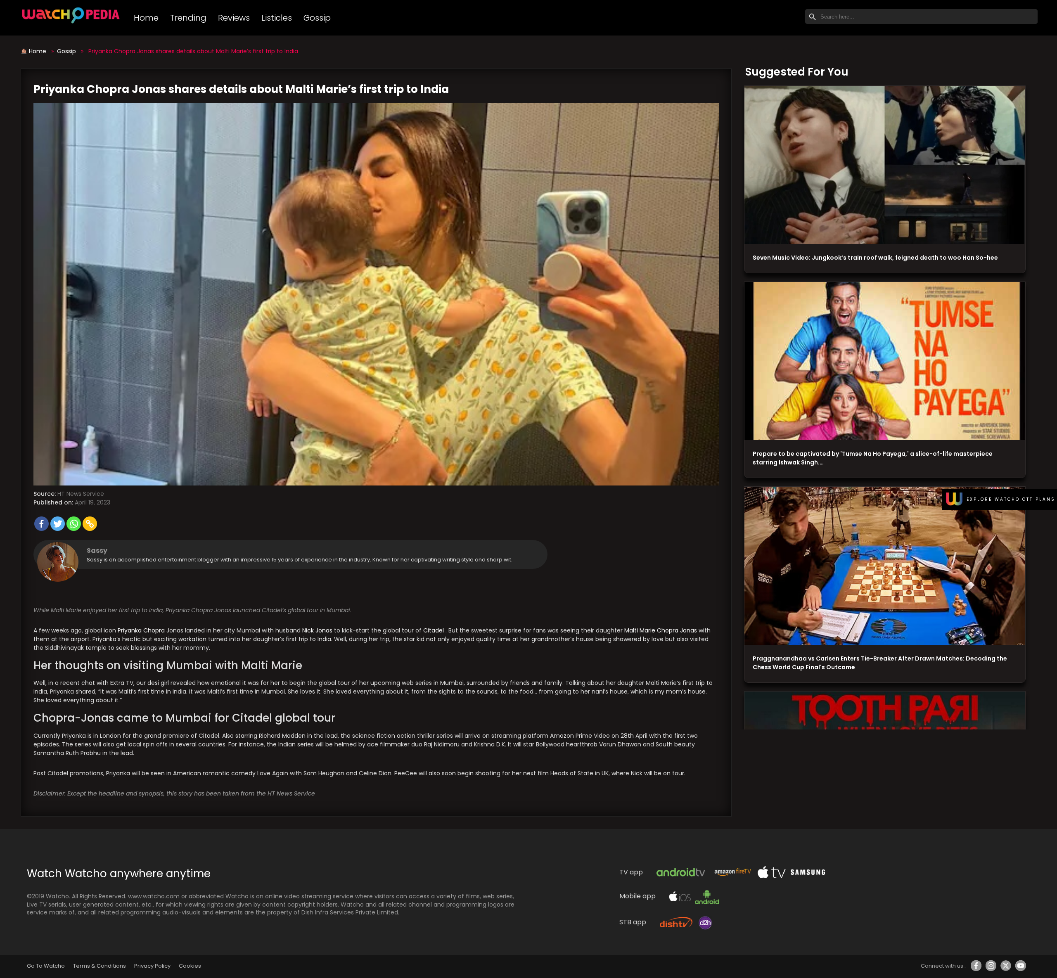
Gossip (317, 18)
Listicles (276, 18)
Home (146, 18)
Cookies (190, 966)
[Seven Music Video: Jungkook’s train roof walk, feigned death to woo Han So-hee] (884, 165)
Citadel (434, 630)
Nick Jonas (318, 630)
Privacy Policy (152, 966)
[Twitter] (57, 523)
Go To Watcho (46, 966)
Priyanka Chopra (142, 630)
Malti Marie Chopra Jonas (661, 630)
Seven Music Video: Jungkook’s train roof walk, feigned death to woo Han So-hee (875, 257)
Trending (188, 18)
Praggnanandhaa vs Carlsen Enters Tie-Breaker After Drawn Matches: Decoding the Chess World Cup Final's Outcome (880, 662)
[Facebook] (41, 523)
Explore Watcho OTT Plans (1011, 499)
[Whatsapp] (73, 523)
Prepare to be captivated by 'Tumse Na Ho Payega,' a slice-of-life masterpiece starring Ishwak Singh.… (873, 458)
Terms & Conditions (99, 966)
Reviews (234, 18)
